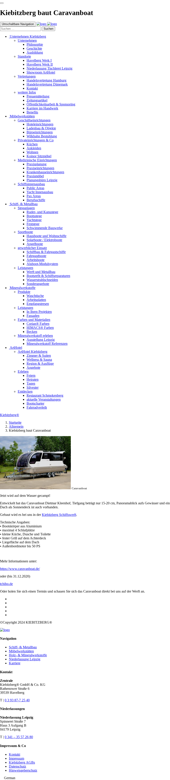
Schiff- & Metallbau (23, 647)
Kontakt (14, 754)
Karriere (14, 663)
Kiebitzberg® (9, 415)
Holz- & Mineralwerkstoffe (28, 655)
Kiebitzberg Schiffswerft (59, 515)
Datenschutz (17, 766)
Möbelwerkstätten (21, 651)
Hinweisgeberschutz (23, 770)
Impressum (16, 758)
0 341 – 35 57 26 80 (19, 737)
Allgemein (16, 426)
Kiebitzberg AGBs (22, 762)
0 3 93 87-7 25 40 (17, 700)
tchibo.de (6, 584)
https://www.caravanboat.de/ (20, 569)
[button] (85, 778)
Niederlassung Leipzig (24, 659)
